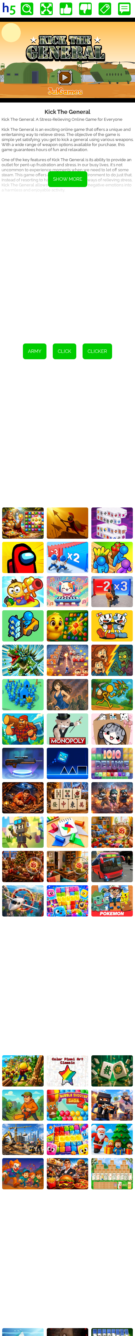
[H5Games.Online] (9, 9)
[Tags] (105, 9)
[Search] (27, 9)
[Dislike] (85, 9)
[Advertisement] (67, 266)
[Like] (66, 9)
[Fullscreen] (46, 9)
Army (34, 351)
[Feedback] (124, 9)
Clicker (97, 351)
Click (64, 351)
